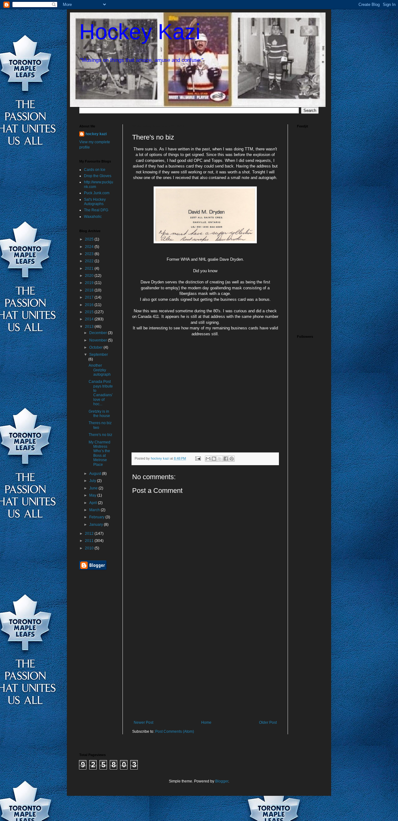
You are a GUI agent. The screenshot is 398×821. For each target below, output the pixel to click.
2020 (90, 275)
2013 (90, 326)
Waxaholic (93, 216)
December (98, 333)
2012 (90, 533)
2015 (90, 312)
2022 (90, 261)
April (93, 503)
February (97, 517)
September (98, 354)
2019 (90, 283)
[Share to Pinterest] (232, 459)
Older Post (268, 722)
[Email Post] (198, 458)
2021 (90, 268)
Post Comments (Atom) (174, 731)
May (93, 495)
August (95, 473)
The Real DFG (96, 210)
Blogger (221, 781)
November (98, 340)
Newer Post (143, 722)
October (96, 347)
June (94, 488)
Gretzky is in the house (99, 413)
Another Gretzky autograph (100, 370)
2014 (90, 319)
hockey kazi (96, 134)
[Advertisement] (205, 674)
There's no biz (100, 435)
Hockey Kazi (140, 32)
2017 (90, 297)
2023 (90, 254)
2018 (90, 290)
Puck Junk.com (96, 193)
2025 (90, 239)
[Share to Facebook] (226, 459)
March (95, 510)
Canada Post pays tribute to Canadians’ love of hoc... (101, 392)
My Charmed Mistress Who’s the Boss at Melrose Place (99, 453)
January (96, 524)
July (93, 481)
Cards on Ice (94, 169)
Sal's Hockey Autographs (95, 201)
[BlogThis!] (214, 459)
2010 (90, 548)
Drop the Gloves (97, 176)
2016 (90, 305)
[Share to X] (220, 459)
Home (206, 722)
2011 (90, 541)
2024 (90, 247)
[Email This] (208, 459)
